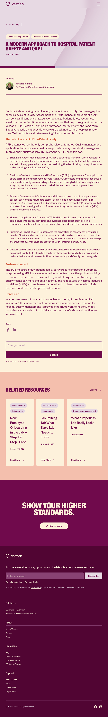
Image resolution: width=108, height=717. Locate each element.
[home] (15, 4)
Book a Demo (11, 680)
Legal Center (11, 691)
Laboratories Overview (15, 610)
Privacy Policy (36, 587)
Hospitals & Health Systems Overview (21, 613)
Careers (9, 633)
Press (8, 637)
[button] (98, 4)
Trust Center (11, 687)
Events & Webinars (13, 656)
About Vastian (12, 629)
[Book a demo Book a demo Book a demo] (54, 525)
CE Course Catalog (13, 664)
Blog (7, 652)
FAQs (8, 684)
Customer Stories (13, 660)
